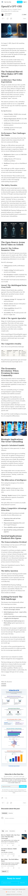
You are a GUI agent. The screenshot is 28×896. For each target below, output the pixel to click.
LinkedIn (3, 686)
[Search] (25, 831)
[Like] (2, 845)
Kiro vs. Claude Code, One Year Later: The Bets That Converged (10, 836)
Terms (17, 889)
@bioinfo (3, 684)
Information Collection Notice (15, 791)
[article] (14, 840)
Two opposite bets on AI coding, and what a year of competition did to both (10, 841)
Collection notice (22, 889)
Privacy (13, 889)
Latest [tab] (6, 831)
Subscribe (19, 2)
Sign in (25, 2)
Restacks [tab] (11, 813)
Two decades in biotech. (7, 852)
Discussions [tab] (12, 831)
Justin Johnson (8, 13)
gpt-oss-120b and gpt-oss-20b (13, 55)
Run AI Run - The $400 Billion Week (10, 860)
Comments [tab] (4, 813)
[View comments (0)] (7, 18)
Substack (8, 894)
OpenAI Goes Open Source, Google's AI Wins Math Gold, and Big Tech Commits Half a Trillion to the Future (10, 863)
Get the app (19, 891)
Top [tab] (3, 831)
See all (4, 871)
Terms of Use (21, 789)
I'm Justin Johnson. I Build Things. (9, 849)
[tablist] (7, 813)
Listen (24, 14)
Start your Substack (11, 891)
